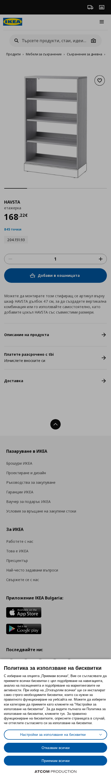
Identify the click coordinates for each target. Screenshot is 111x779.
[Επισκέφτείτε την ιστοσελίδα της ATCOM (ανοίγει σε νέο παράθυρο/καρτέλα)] (55, 771)
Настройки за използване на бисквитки (53, 734)
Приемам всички (56, 761)
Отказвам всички (56, 748)
